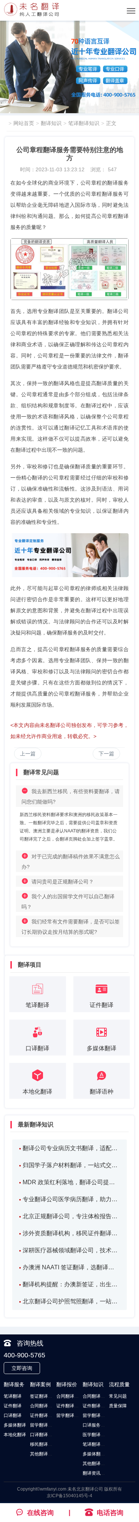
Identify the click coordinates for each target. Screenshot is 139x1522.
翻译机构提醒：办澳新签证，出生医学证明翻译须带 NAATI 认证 (71, 1284)
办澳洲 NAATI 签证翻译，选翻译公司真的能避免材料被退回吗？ (71, 1267)
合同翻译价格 (69, 1396)
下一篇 (106, 754)
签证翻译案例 (43, 1396)
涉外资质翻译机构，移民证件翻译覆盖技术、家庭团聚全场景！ (71, 1233)
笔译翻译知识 (83, 123)
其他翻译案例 (43, 1454)
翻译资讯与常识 (98, 1473)
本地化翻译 (15, 1434)
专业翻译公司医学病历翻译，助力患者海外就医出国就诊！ (71, 1199)
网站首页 (23, 123)
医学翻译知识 (96, 1434)
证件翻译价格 (69, 1405)
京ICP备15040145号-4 (69, 1495)
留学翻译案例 (43, 1425)
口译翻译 (12, 1415)
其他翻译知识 (96, 1463)
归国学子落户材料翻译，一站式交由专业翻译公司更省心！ (71, 1165)
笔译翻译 (12, 1396)
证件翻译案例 (43, 1415)
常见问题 (118, 1396)
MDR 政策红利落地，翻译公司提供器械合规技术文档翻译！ (71, 1182)
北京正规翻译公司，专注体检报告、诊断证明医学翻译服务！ (71, 1216)
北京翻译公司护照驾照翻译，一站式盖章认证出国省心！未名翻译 (71, 1301)
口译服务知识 (96, 1425)
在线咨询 (40, 1512)
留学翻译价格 (69, 1415)
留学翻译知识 (96, 1415)
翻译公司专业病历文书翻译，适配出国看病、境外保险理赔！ (71, 1148)
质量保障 (118, 1405)
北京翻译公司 (89, 1489)
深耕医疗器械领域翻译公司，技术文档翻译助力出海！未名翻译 (71, 1250)
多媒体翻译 (15, 1425)
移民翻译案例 (43, 1444)
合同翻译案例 (43, 1405)
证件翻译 (12, 1405)
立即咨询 (21, 1368)
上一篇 (28, 754)
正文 (111, 123)
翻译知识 (51, 123)
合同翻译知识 (96, 1396)
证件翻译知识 (96, 1405)
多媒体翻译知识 (98, 1454)
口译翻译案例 (43, 1434)
